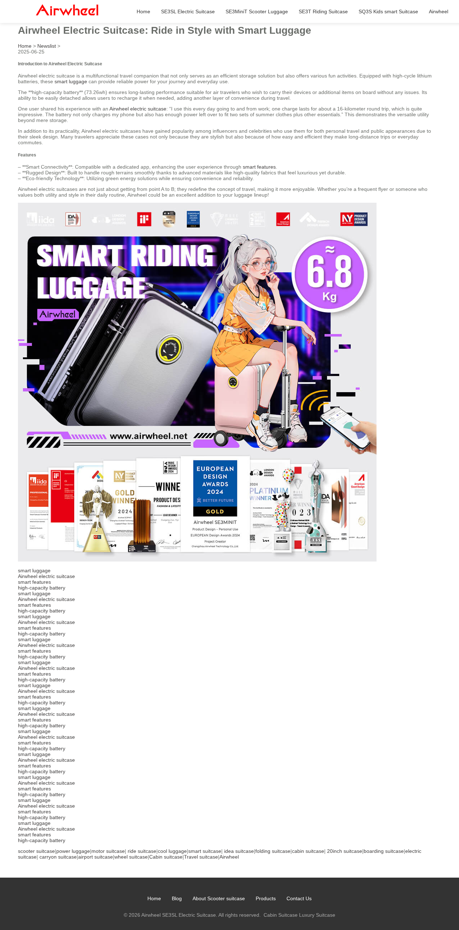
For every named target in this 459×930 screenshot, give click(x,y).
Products (266, 898)
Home (143, 11)
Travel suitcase (201, 857)
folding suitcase (272, 851)
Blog (177, 898)
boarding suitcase (384, 851)
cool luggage (172, 851)
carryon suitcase (58, 857)
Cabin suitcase (166, 857)
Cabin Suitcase (281, 915)
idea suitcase (239, 851)
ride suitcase (142, 851)
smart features (259, 167)
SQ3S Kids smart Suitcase (388, 11)
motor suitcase (108, 851)
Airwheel (438, 11)
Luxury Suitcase (317, 915)
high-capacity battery (41, 588)
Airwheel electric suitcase (137, 109)
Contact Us (299, 898)
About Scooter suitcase (219, 898)
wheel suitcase (131, 857)
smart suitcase (204, 851)
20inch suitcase (344, 851)
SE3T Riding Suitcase (323, 11)
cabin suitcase (308, 851)
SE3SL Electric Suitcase (188, 11)
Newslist (46, 46)
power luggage (73, 851)
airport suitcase (95, 857)
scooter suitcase (36, 851)
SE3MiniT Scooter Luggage (257, 11)
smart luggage (71, 81)
